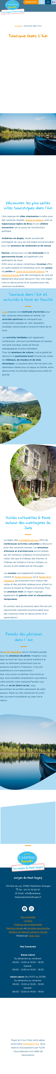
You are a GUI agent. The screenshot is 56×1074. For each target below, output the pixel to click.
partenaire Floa (31, 1044)
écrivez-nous (48, 2)
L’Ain (4, 312)
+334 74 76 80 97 (42, 2)
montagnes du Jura (29, 540)
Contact (28, 921)
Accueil (18, 26)
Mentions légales (15, 928)
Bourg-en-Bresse (34, 220)
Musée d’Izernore (23, 577)
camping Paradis (10, 275)
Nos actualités (28, 917)
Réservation (30, 2)
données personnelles (38, 928)
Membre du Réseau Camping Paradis (28, 932)
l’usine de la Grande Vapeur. (30, 271)
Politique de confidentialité (28, 925)
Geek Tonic (34, 936)
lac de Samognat (12, 652)
